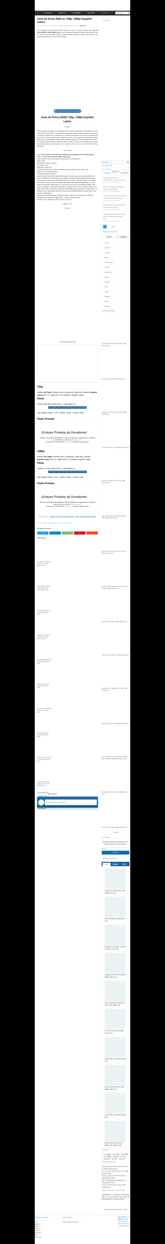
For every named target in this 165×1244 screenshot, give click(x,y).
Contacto (37, 1230)
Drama (106, 277)
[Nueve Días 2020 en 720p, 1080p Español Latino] (115, 721)
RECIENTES (115, 171)
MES (124, 864)
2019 (105, 1156)
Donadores (38, 1232)
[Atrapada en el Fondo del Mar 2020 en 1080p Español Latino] (115, 410)
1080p (61, 25)
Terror (106, 287)
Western (107, 306)
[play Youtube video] (67, 363)
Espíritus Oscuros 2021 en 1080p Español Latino (115, 655)
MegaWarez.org (124, 1217)
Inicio (36, 1222)
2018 (114, 1156)
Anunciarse (38, 1237)
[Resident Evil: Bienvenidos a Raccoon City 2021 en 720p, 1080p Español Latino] (115, 584)
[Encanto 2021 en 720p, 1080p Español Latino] (115, 825)
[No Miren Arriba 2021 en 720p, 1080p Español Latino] (115, 790)
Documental (108, 272)
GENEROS (109, 237)
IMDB (70, 204)
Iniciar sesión (42, 795)
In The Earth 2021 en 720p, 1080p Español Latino (115, 447)
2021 (113, 1154)
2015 (112, 1159)
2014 (120, 1159)
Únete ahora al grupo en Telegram (69, 111)
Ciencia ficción (109, 262)
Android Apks (125, 1226)
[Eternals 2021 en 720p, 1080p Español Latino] (115, 619)
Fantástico (107, 282)
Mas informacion (77, 440)
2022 (105, 1154)
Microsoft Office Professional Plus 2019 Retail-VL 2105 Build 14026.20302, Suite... (114, 217)
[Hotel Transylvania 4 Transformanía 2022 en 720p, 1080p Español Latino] (115, 514)
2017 (121, 1156)
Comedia (107, 267)
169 (113, 226)
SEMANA (115, 864)
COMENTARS (125, 173)
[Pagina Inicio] (37, 13)
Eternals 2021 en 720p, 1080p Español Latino (114, 621)
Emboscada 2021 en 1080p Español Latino (113, 379)
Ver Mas (115, 832)
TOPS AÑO (106, 173)
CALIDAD (123, 237)
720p (65, 25)
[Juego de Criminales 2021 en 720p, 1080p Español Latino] (115, 478)
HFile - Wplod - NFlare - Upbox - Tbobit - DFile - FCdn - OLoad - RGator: (67, 471)
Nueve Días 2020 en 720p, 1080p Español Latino (115, 723)
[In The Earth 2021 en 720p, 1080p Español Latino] (115, 445)
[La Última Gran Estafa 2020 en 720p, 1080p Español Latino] (115, 341)
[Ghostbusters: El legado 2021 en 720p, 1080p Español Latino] (115, 686)
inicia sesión (68, 442)
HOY (106, 864)
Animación (107, 248)
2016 (105, 1159)
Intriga (106, 301)
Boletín (37, 1226)
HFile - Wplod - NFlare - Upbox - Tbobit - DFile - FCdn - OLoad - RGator (67, 407)
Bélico (106, 257)
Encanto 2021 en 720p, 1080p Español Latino (114, 827)
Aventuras (70, 523)
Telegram (37, 1228)
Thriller (106, 291)
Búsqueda (38, 1224)
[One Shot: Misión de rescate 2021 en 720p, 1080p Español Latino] (115, 549)
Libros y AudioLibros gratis (70, 1222)
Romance (107, 296)
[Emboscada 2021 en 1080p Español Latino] (115, 377)
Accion (64, 523)
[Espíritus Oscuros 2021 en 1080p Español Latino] (115, 653)
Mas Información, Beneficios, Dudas (116, 1209)
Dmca (36, 1234)
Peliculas (69, 25)
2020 (122, 1154)
